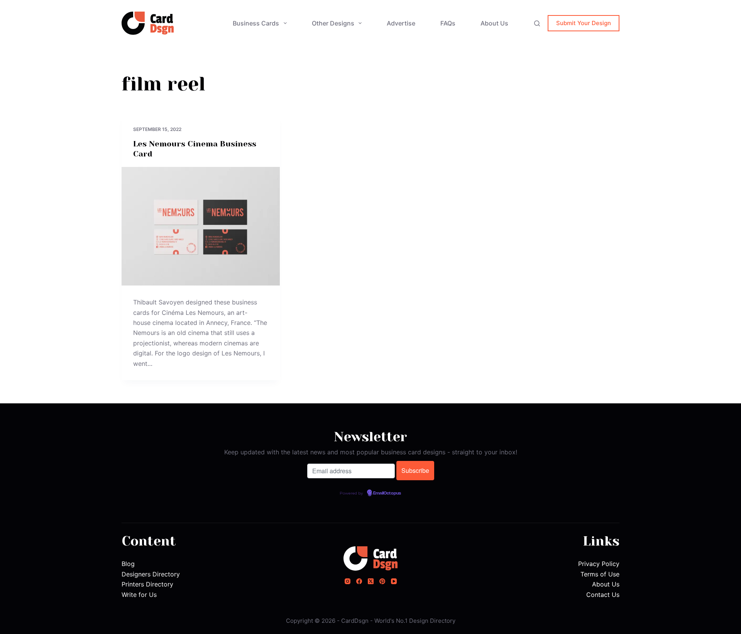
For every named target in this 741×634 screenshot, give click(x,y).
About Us (494, 23)
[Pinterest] (382, 581)
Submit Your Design (583, 23)
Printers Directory (147, 584)
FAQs (447, 23)
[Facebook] (359, 581)
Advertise (401, 23)
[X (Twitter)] (371, 581)
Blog (128, 564)
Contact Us (602, 594)
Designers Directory (151, 574)
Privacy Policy (598, 564)
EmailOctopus (387, 493)
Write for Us (139, 594)
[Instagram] (347, 581)
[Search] (537, 23)
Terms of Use (599, 574)
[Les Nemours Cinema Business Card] (201, 226)
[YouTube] (394, 581)
